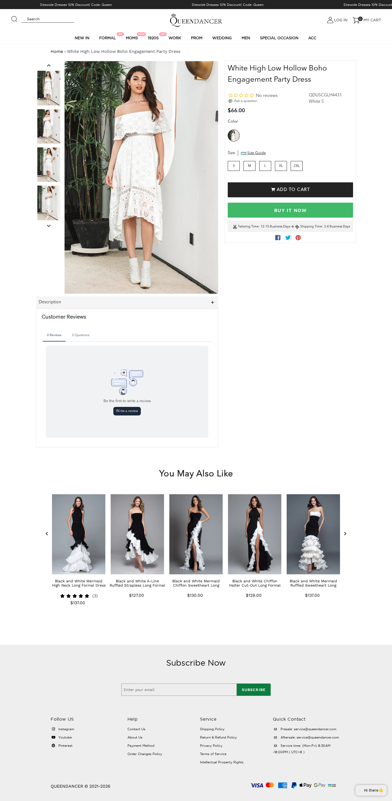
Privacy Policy (211, 745)
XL (281, 166)
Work (175, 38)
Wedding (222, 38)
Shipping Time (311, 227)
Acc (312, 38)
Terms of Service (213, 754)
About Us (134, 737)
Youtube (64, 737)
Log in (340, 20)
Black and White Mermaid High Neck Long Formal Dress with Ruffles (79, 585)
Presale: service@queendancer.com (307, 729)
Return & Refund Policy (218, 737)
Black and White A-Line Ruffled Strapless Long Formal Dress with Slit (137, 585)
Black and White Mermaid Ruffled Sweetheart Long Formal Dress (313, 585)
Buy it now (290, 210)
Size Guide (256, 153)
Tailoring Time (248, 227)
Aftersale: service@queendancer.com (309, 737)
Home (57, 51)
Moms (132, 36)
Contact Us (136, 729)
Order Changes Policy (144, 754)
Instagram (65, 729)
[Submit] (14, 16)
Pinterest (65, 745)
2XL (297, 166)
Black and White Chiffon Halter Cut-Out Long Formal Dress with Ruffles (255, 585)
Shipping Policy (212, 729)
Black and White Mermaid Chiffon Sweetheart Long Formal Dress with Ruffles (196, 585)
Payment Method (140, 745)
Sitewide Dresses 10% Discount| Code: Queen (76, 4)
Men (246, 38)
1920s (154, 36)
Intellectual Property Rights (221, 762)
